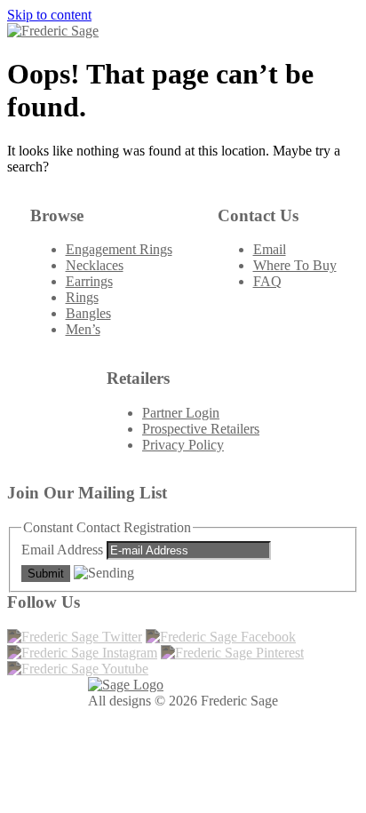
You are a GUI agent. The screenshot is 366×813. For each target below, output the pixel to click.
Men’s (83, 329)
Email (269, 249)
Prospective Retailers (200, 428)
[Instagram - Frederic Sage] (82, 652)
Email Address (64, 549)
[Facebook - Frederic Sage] (221, 636)
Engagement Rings (119, 249)
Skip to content (49, 14)
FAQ (267, 281)
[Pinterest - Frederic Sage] (232, 652)
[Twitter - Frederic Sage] (74, 636)
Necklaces (94, 265)
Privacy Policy (183, 444)
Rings (82, 297)
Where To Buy (295, 265)
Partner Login (180, 412)
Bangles (88, 313)
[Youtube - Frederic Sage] (77, 668)
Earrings (89, 281)
